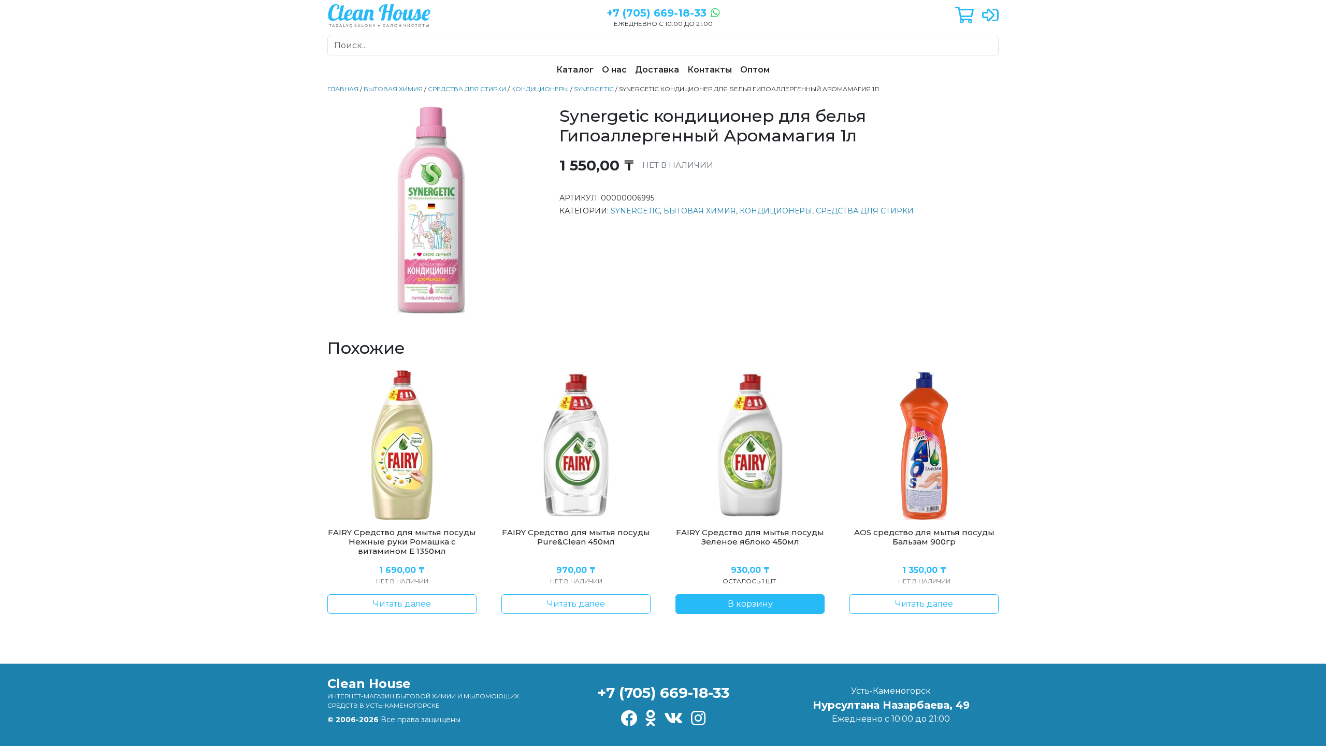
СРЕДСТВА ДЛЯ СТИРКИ (467, 89)
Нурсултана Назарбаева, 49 (891, 705)
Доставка (657, 70)
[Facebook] (629, 719)
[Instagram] (698, 719)
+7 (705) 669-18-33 (663, 692)
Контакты (709, 70)
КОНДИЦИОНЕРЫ (540, 89)
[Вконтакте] (673, 719)
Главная (342, 89)
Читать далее (402, 604)
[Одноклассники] (650, 719)
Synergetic (594, 89)
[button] (964, 16)
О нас (614, 70)
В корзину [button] (750, 604)
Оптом (755, 70)
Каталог (575, 70)
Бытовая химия (393, 89)
